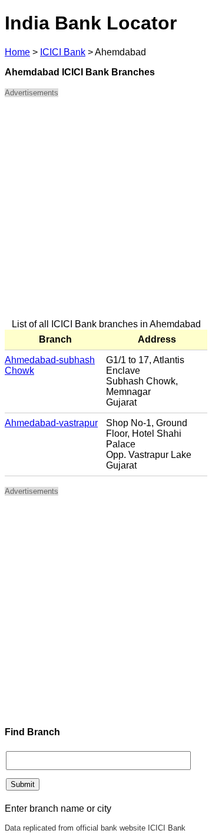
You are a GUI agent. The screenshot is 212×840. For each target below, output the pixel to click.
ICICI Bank (62, 52)
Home (17, 52)
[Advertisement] (106, 213)
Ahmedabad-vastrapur (51, 423)
